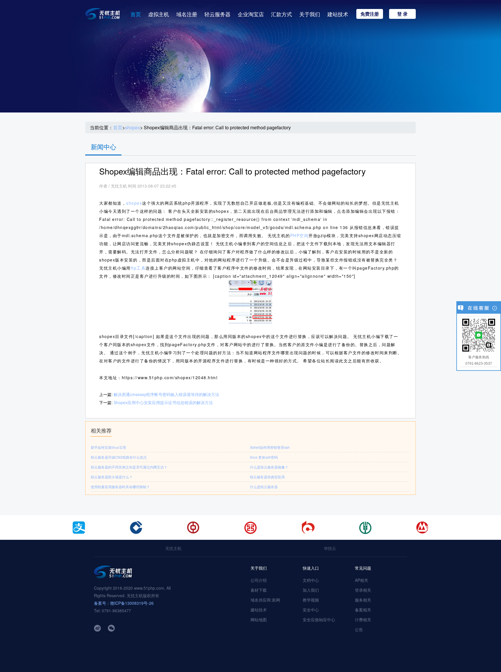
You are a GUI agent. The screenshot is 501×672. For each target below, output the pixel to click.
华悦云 (330, 548)
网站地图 (259, 619)
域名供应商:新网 (265, 600)
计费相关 (363, 619)
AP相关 (361, 580)
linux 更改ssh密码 (264, 457)
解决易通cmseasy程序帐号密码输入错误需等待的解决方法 (166, 394)
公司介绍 (259, 580)
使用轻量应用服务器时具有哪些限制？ (120, 486)
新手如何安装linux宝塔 (108, 447)
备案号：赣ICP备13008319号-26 (124, 603)
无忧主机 (173, 548)
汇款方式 (281, 14)
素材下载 (259, 590)
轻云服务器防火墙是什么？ (111, 476)
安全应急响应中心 (319, 619)
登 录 (402, 13)
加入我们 (311, 590)
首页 (135, 14)
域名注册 (186, 14)
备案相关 (363, 610)
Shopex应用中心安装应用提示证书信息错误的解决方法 (163, 402)
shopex (132, 127)
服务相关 (363, 600)
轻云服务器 (217, 14)
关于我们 (309, 14)
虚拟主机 (158, 14)
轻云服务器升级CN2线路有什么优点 (119, 457)
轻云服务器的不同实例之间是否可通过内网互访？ (129, 466)
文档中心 (311, 580)
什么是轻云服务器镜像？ (269, 466)
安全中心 (311, 610)
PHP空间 (299, 235)
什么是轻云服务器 (264, 486)
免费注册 (369, 13)
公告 (359, 629)
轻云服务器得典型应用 (267, 476)
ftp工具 (138, 268)
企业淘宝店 (251, 14)
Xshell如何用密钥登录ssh (270, 447)
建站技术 (337, 14)
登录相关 (363, 590)
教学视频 (311, 600)
